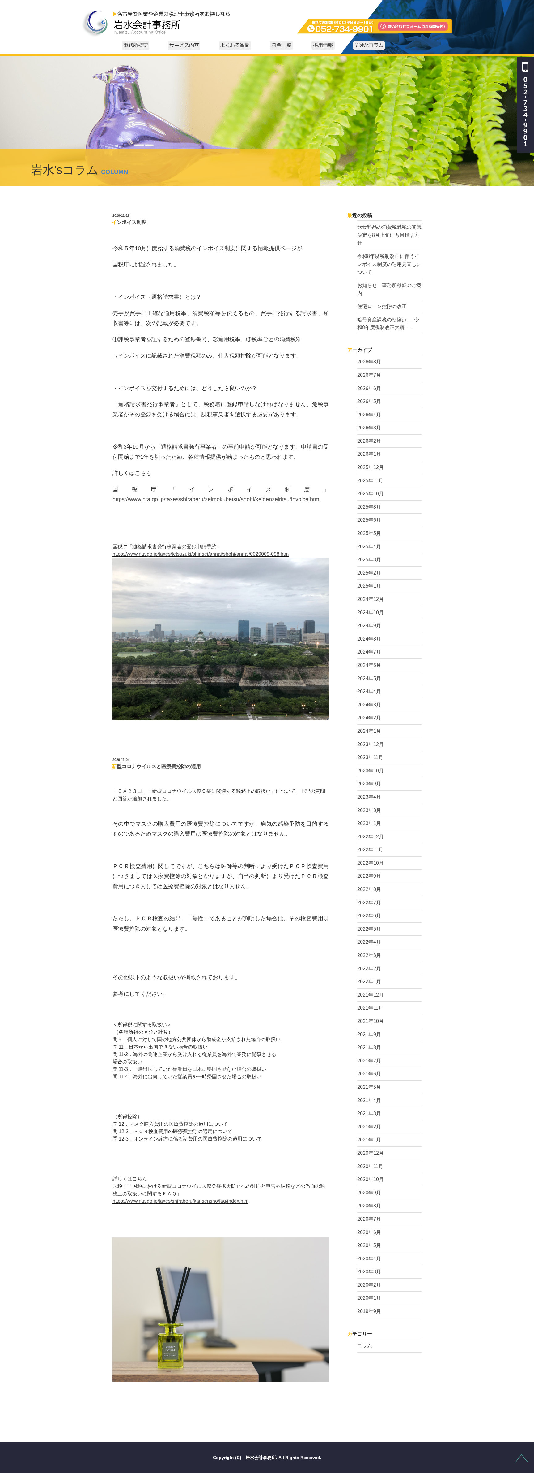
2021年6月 (369, 1073)
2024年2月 (369, 717)
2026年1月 (369, 454)
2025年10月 (370, 493)
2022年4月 (369, 942)
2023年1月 (369, 823)
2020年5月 (369, 1245)
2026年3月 (369, 427)
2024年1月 (369, 731)
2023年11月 (370, 757)
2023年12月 (370, 744)
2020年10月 (370, 1179)
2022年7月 (369, 902)
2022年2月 (369, 968)
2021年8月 (369, 1047)
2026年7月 (369, 375)
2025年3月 (369, 559)
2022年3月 (369, 955)
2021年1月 (369, 1139)
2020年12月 (370, 1153)
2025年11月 (370, 480)
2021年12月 (370, 994)
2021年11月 (370, 1007)
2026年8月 (369, 361)
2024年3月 (369, 704)
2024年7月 (369, 651)
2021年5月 (369, 1087)
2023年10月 (370, 770)
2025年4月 (369, 546)
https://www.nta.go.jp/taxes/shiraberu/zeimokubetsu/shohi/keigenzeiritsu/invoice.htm (215, 499)
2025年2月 (369, 573)
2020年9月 (369, 1192)
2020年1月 (369, 1298)
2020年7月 (369, 1219)
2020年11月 (370, 1166)
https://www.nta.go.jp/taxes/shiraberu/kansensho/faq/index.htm (180, 1201)
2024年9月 (369, 625)
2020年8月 (369, 1205)
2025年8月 (369, 507)
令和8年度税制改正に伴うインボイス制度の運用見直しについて (389, 264)
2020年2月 (369, 1285)
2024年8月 (369, 638)
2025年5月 (369, 533)
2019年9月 (369, 1311)
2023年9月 (369, 783)
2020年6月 (369, 1232)
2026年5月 (369, 401)
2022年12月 (370, 836)
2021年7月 (369, 1060)
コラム (364, 1345)
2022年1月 (369, 981)
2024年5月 (369, 678)
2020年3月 (369, 1271)
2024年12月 (370, 599)
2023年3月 (369, 810)
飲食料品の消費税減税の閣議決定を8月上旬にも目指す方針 (389, 235)
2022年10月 (370, 863)
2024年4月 (369, 691)
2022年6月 (369, 915)
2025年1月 (369, 586)
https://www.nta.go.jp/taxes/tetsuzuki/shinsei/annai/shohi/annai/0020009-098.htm (200, 554)
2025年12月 (370, 467)
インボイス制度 (129, 222)
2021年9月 (369, 1034)
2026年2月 (369, 441)
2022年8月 (369, 889)
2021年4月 (369, 1100)
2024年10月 (370, 612)
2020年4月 (369, 1258)
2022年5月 (369, 929)
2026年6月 (369, 388)
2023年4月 (369, 797)
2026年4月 (369, 414)
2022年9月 (369, 876)
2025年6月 (369, 520)
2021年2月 (369, 1126)
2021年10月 (370, 1021)
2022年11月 (370, 849)
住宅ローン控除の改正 (382, 306)
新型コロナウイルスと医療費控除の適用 (156, 766)
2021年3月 (369, 1113)
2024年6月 (369, 665)
